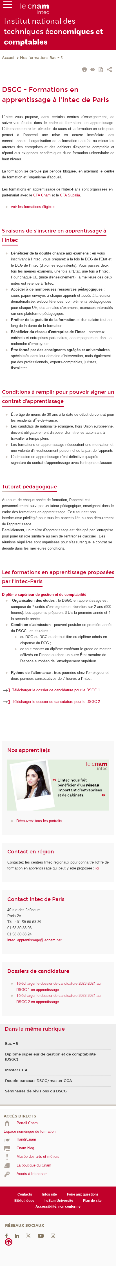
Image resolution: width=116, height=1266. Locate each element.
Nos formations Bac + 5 (41, 58)
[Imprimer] (84, 70)
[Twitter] (28, 1236)
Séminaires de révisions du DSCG (36, 1091)
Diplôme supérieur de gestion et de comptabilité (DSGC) (50, 1057)
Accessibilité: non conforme (58, 1207)
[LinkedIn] (17, 1236)
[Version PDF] (101, 70)
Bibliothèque (24, 1201)
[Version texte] (92, 70)
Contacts (24, 1194)
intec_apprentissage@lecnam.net (34, 940)
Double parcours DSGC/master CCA (38, 1081)
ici (97, 868)
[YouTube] (41, 1236)
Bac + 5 (11, 1043)
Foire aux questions (83, 1194)
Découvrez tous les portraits (39, 821)
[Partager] (109, 70)
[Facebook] (6, 1236)
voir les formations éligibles (33, 207)
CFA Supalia (70, 195)
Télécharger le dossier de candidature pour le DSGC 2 (56, 702)
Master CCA (16, 1070)
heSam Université (58, 1201)
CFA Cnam (42, 195)
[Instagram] (52, 1236)
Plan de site (92, 1201)
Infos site (49, 1194)
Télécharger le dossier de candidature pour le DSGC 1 (56, 690)
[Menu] (8, 6)
